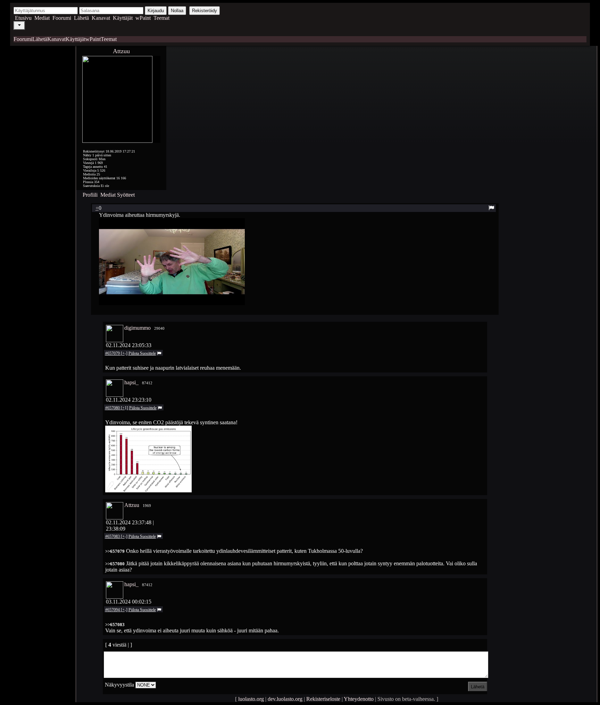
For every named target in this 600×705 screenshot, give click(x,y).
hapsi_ (131, 382)
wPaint (143, 18)
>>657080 (115, 563)
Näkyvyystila (119, 685)
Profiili (90, 195)
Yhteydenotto (359, 699)
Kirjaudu (156, 10)
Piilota (134, 353)
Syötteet (126, 195)
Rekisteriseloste (323, 699)
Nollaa (177, 10)
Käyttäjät (123, 18)
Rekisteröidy (204, 10)
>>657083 (115, 624)
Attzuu (121, 51)
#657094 (113, 609)
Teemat (161, 18)
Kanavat (101, 18)
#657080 (113, 407)
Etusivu (23, 18)
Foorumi (61, 18)
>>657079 (115, 551)
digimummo (137, 328)
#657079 (113, 353)
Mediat (42, 18)
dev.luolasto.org (285, 699)
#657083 (113, 536)
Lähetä (81, 18)
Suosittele (148, 353)
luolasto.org (251, 699)
